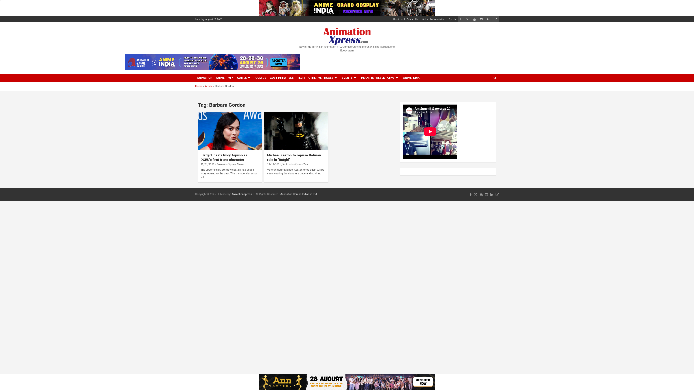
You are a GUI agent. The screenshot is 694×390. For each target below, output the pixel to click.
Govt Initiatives (282, 77)
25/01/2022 (207, 164)
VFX (231, 77)
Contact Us (412, 19)
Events (347, 77)
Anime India (411, 77)
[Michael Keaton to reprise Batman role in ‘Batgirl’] (296, 131)
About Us (397, 19)
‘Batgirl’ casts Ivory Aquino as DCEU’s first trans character (224, 157)
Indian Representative (378, 77)
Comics (260, 77)
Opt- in (452, 19)
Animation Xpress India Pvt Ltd (298, 194)
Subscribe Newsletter (433, 19)
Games (242, 77)
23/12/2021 (274, 164)
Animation (204, 77)
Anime (220, 77)
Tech (301, 77)
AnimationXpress (242, 194)
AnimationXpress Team (230, 164)
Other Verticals (320, 77)
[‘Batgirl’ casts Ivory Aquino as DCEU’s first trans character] (230, 131)
